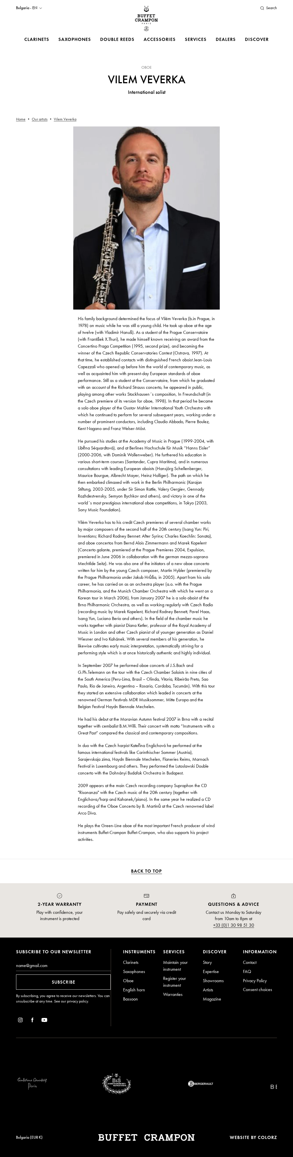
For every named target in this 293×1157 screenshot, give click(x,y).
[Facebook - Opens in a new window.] (32, 1021)
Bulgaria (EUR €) (29, 1137)
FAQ (247, 971)
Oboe (128, 980)
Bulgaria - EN (26, 8)
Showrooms (213, 980)
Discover (257, 39)
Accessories (160, 39)
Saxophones (74, 39)
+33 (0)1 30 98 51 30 (233, 925)
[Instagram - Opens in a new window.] (20, 1021)
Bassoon (130, 999)
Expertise (211, 971)
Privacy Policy (255, 980)
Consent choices (257, 989)
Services (196, 39)
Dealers (226, 39)
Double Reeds (117, 39)
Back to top (146, 871)
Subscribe (63, 982)
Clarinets (36, 39)
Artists (208, 989)
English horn (134, 989)
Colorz (267, 1137)
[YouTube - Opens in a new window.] (44, 1021)
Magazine (212, 999)
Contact (249, 962)
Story (207, 962)
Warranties (173, 994)
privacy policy (77, 1001)
